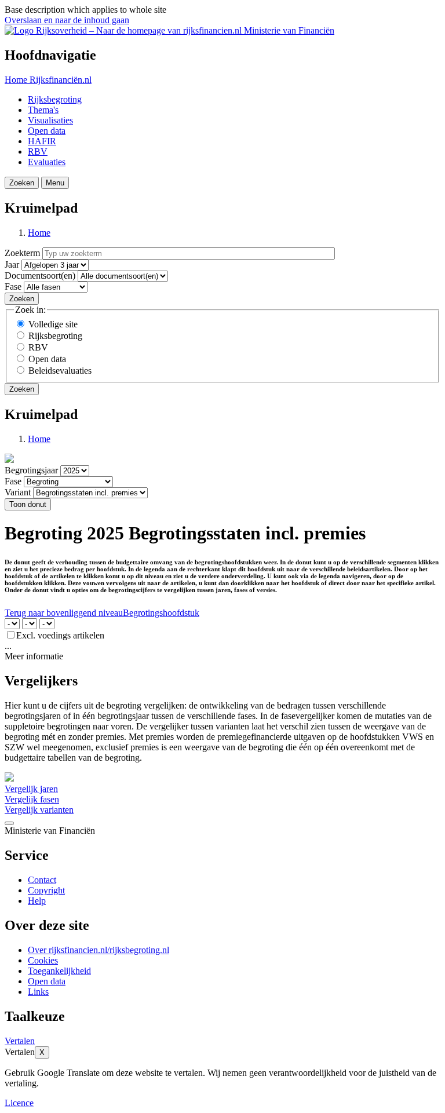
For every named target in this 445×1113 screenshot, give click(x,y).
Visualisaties (50, 120)
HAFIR (42, 141)
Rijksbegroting (55, 99)
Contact (42, 880)
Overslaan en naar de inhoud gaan (67, 20)
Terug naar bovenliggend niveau (64, 613)
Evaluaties (46, 162)
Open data (46, 131)
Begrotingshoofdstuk (161, 613)
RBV (38, 151)
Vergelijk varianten (39, 810)
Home (39, 233)
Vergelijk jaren (31, 789)
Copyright (46, 890)
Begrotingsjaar (31, 470)
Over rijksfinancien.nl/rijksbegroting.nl (98, 950)
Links (38, 992)
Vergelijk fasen (32, 799)
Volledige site (53, 324)
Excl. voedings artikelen (60, 635)
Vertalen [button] (20, 1041)
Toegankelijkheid (59, 971)
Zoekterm (22, 253)
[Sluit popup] (9, 823)
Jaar (12, 264)
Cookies (43, 960)
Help (37, 901)
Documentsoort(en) (40, 275)
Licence (19, 1103)
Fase (13, 286)
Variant (18, 492)
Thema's (43, 110)
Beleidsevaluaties (60, 370)
